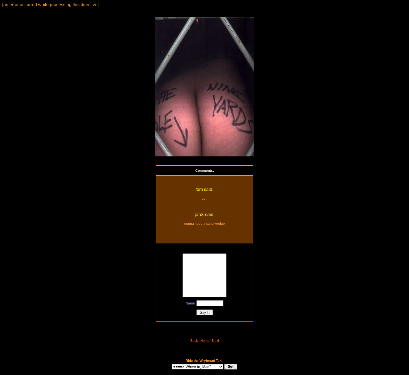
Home (205, 341)
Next (215, 341)
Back (194, 341)
